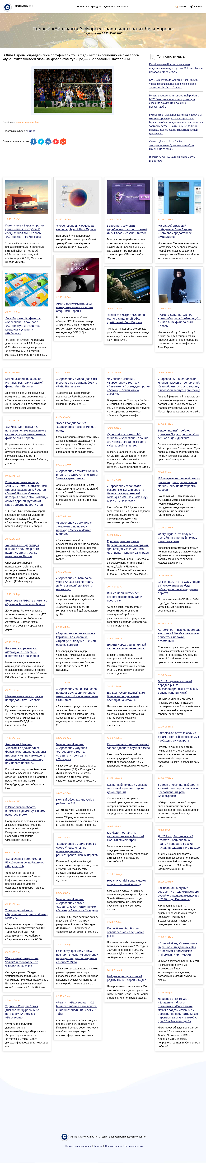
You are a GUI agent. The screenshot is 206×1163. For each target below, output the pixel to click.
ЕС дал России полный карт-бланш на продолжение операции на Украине (126, 696)
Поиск (182, 6)
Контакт (121, 6)
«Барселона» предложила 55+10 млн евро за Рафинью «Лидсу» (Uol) (24, 862)
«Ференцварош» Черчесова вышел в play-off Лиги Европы (76, 227)
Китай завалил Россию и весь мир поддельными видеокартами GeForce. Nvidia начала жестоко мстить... (176, 68)
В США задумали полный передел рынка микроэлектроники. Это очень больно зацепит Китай (178, 687)
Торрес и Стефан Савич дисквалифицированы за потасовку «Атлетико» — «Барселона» (22, 1012)
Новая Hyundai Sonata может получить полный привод (126, 882)
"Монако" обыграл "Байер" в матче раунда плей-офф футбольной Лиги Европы (126, 318)
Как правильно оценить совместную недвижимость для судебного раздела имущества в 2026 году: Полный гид (179, 893)
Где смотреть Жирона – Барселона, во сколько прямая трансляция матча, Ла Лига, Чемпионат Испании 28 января (128, 547)
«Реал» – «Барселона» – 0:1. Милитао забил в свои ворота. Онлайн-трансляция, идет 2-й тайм (76, 1008)
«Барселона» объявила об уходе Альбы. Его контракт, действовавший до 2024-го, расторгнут (74, 583)
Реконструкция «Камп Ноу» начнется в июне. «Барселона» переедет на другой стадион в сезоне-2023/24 (77, 956)
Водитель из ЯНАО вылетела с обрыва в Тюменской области (26, 602)
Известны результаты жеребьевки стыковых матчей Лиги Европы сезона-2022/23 (127, 229)
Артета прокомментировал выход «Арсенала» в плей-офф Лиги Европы (74, 307)
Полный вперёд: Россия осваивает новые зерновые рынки (125, 932)
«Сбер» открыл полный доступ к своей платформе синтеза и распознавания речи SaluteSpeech (179, 790)
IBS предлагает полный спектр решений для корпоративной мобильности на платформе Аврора (179, 484)
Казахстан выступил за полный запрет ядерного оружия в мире (128, 746)
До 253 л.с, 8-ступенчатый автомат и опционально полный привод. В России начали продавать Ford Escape (179, 842)
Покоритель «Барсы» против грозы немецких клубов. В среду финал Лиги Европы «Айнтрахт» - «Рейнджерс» (24, 231)
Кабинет (198, 6)
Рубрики (108, 6)
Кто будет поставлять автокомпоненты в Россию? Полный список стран (125, 836)
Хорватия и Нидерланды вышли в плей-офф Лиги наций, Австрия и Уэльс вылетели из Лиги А (22, 551)
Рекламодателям (134, 1146)
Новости (82, 6)
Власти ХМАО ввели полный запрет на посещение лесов (126, 646)
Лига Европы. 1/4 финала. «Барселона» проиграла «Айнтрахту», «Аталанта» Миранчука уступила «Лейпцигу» (23, 326)
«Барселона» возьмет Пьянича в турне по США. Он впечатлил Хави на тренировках (77, 474)
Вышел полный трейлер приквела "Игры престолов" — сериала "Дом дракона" (178, 434)
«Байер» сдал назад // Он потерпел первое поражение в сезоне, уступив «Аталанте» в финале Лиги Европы (25, 432)
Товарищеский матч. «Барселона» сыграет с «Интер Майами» (26, 914)
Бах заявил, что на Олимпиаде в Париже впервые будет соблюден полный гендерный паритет (179, 587)
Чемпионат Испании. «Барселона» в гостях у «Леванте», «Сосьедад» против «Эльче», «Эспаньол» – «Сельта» (128, 386)
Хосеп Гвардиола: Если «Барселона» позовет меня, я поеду (76, 426)
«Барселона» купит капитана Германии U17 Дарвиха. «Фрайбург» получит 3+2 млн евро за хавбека (76, 639)
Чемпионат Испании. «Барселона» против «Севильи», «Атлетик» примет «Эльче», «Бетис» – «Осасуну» (77, 905)
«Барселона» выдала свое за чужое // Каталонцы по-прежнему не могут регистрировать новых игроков (77, 849)
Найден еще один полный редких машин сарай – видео (126, 978)
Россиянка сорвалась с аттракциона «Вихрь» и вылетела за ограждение (22, 652)
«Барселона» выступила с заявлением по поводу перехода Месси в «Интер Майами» (74, 528)
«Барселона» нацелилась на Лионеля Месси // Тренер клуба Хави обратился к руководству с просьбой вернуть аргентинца (179, 384)
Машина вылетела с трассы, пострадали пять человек (24, 698)
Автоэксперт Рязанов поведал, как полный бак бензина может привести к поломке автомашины (179, 635)
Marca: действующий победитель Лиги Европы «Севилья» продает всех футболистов (175, 231)
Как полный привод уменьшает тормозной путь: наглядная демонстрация (128, 788)
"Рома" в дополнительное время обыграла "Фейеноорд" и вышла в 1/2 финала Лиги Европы (179, 320)
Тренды (95, 6)
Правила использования (78, 1146)
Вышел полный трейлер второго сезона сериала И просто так (124, 597)
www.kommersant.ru (27, 122)
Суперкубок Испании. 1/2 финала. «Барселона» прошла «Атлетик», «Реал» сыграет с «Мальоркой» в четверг (127, 440)
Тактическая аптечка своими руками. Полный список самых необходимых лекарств (178, 736)
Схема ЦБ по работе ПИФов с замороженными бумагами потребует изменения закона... (171, 145)
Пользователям (113, 1146)
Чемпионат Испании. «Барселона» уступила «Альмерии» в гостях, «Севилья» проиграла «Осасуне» (71, 752)
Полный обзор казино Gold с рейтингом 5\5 (75, 801)
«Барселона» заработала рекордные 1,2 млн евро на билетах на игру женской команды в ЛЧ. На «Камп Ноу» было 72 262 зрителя (127, 493)
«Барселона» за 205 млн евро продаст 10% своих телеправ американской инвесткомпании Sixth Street (77, 694)
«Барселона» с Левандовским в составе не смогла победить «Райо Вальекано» (76, 382)
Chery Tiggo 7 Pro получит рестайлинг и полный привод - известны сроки (178, 537)
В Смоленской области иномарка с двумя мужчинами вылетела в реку (25, 811)
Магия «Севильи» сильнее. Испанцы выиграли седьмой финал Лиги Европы (24, 382)
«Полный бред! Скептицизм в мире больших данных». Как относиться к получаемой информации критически (178, 949)
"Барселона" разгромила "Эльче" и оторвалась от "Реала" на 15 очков (21, 962)
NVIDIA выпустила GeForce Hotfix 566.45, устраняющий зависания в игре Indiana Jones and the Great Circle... (173, 84)
